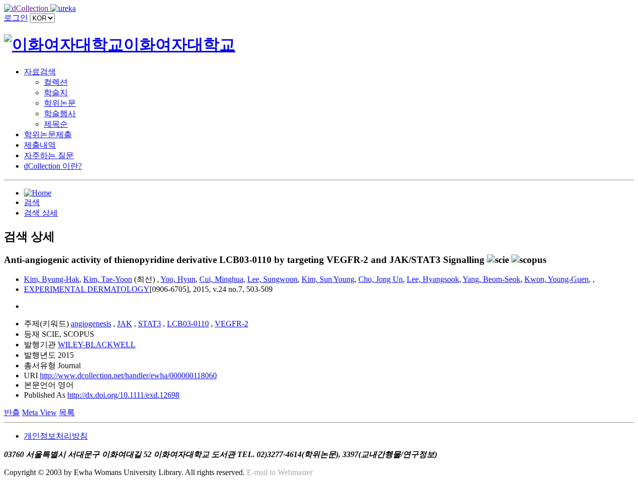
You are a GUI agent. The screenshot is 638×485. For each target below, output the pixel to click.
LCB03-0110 (188, 323)
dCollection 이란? (53, 166)
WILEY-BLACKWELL (97, 344)
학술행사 (60, 113)
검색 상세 (41, 213)
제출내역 (40, 145)
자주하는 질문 (49, 155)
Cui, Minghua (221, 279)
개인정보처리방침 (56, 436)
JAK (124, 323)
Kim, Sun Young (328, 279)
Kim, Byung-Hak (51, 279)
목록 (67, 412)
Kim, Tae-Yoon (107, 279)
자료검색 (40, 71)
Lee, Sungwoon (272, 279)
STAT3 (149, 323)
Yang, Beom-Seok (491, 279)
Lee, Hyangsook (433, 279)
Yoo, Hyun (177, 279)
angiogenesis (91, 323)
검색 (32, 202)
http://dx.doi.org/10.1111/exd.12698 (123, 395)
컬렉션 (56, 82)
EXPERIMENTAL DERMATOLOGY (87, 289)
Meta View (39, 412)
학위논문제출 (48, 134)
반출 (12, 412)
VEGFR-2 (231, 323)
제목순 (56, 124)
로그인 (16, 17)
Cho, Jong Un (380, 279)
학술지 (56, 92)
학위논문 (60, 103)
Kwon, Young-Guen (556, 279)
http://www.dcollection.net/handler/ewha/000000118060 (128, 375)
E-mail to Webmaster (280, 472)
